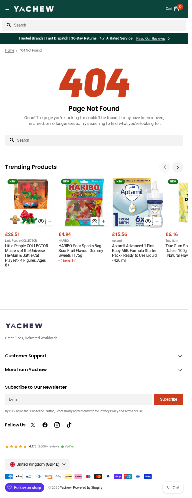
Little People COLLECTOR (21, 240)
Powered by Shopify (87, 487)
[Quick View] (41, 221)
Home (9, 50)
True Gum (172, 240)
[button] (8, 9)
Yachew (65, 487)
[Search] (7, 25)
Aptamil (117, 240)
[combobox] (99, 25)
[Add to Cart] (50, 221)
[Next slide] (177, 167)
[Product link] (30, 223)
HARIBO (63, 240)
